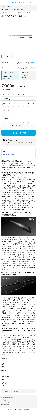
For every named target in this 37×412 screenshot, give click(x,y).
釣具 (6, 12)
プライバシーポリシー (6, 402)
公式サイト (10, 391)
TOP (2, 12)
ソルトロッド (17, 12)
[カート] (34, 2)
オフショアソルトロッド (29, 12)
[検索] (31, 2)
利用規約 (3, 400)
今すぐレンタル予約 (18, 133)
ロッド (11, 12)
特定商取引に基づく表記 (7, 397)
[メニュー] (2, 2)
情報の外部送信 (5, 404)
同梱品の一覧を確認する (9, 154)
